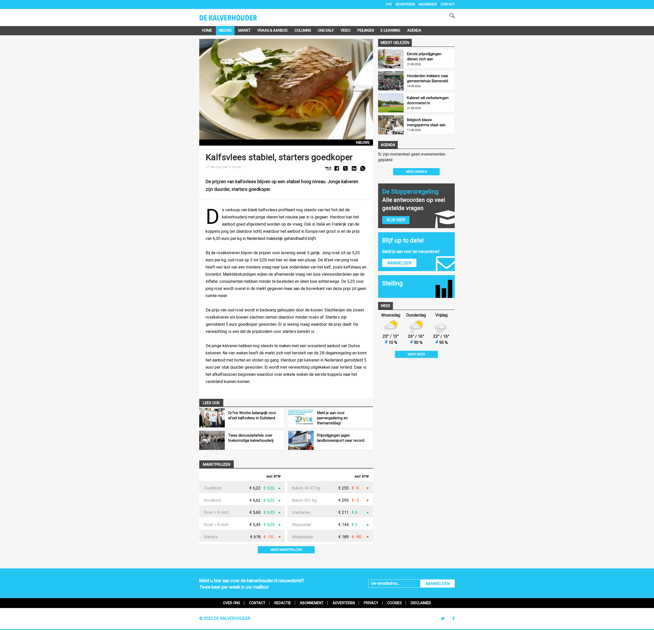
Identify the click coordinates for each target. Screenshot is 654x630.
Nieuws (225, 30)
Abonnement (312, 603)
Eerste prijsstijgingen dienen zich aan (424, 56)
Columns (303, 30)
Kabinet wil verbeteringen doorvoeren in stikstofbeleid (428, 101)
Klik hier (396, 219)
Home (207, 30)
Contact (448, 4)
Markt (244, 30)
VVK (389, 4)
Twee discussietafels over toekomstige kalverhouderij (250, 438)
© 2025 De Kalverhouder (224, 618)
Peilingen (365, 30)
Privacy (371, 603)
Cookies (394, 603)
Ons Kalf (326, 30)
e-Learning (390, 30)
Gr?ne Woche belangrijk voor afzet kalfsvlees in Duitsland (252, 415)
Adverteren (405, 4)
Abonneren (428, 4)
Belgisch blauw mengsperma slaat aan (426, 122)
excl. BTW (273, 476)
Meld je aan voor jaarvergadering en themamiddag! (332, 418)
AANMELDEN (438, 583)
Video (346, 30)
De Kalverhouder (235, 19)
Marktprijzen (216, 464)
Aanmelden (399, 263)
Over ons (231, 603)
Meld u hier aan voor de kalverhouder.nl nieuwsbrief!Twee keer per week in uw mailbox (251, 584)
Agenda (414, 30)
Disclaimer (421, 603)
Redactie (282, 603)
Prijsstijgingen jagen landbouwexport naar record (340, 438)
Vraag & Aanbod (272, 30)
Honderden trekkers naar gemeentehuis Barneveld (427, 78)
